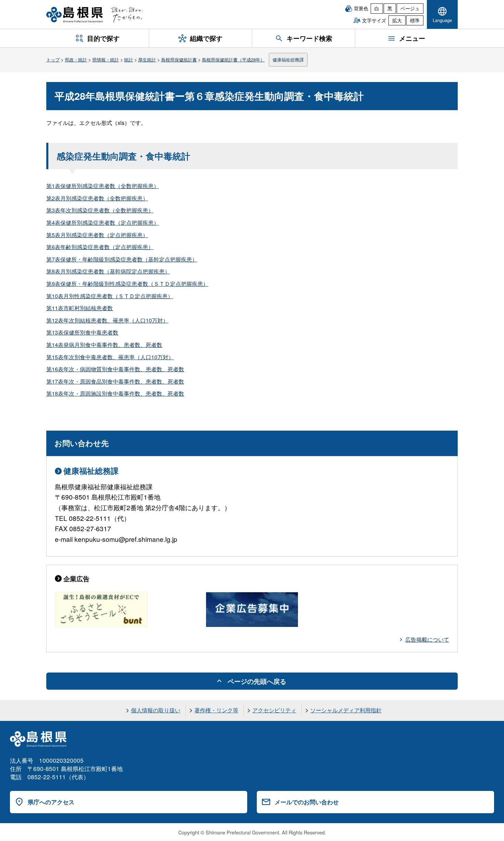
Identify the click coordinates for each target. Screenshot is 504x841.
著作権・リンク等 (216, 710)
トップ (53, 59)
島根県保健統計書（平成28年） (233, 59)
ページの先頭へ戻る (257, 681)
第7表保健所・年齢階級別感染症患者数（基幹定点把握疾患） (121, 259)
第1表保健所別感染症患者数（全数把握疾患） (102, 186)
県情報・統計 (105, 59)
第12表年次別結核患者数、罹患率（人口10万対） (107, 320)
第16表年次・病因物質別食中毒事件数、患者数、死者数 (115, 369)
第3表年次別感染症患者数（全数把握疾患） (100, 210)
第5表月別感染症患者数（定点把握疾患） (97, 235)
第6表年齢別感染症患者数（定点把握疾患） (100, 247)
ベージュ (410, 8)
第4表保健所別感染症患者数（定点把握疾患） (102, 222)
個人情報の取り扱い (155, 710)
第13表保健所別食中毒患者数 (82, 332)
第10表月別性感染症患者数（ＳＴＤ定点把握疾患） (109, 296)
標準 (415, 20)
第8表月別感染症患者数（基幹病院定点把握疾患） (108, 271)
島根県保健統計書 (179, 59)
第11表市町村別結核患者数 (79, 308)
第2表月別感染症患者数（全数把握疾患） (97, 198)
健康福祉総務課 (288, 59)
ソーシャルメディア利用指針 (346, 710)
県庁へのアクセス (51, 802)
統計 (128, 59)
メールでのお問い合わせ (307, 802)
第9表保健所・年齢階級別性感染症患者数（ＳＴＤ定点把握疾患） (127, 284)
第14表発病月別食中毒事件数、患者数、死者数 (104, 345)
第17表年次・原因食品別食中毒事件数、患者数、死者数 (115, 381)
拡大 (397, 20)
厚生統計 (147, 59)
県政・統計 (76, 59)
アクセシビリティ (274, 710)
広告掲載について (427, 639)
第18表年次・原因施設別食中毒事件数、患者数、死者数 (115, 393)
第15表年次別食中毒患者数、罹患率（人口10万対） (110, 357)
